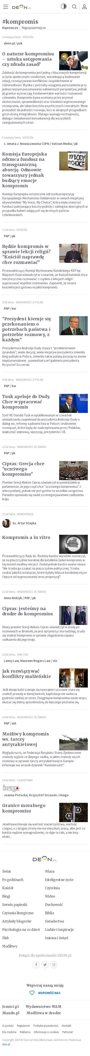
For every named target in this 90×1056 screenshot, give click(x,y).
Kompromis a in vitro (26, 537)
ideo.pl (6, 1044)
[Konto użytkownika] (84, 6)
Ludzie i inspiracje (59, 930)
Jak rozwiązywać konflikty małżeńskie (26, 673)
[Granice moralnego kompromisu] (73, 812)
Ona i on (22, 654)
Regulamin (23, 1026)
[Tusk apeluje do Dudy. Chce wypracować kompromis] (73, 403)
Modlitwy (9, 946)
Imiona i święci (56, 938)
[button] (64, 6)
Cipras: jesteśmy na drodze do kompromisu (27, 611)
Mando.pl (10, 1013)
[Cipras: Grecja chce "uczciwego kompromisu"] (73, 470)
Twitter (45, 964)
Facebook (36, 964)
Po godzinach (12, 880)
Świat (6, 871)
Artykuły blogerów (16, 921)
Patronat (67, 1032)
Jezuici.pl (10, 1007)
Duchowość (54, 905)
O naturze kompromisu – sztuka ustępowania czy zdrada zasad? (28, 59)
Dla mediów (9, 1032)
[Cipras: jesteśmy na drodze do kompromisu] (73, 615)
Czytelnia (52, 888)
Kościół (28, 37)
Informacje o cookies (46, 1032)
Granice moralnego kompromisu (23, 808)
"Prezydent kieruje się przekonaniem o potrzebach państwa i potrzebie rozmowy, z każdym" (26, 329)
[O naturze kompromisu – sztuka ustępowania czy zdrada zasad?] (73, 60)
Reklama (25, 1032)
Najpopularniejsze (34, 28)
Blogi (6, 896)
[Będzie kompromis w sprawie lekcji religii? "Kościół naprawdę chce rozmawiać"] (73, 253)
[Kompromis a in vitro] (73, 544)
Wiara (49, 871)
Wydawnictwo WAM (44, 1007)
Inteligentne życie (59, 880)
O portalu (8, 1026)
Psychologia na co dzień (21, 930)
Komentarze (25, 514)
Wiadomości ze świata (31, 447)
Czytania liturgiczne (17, 913)
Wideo (50, 896)
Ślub (5, 938)
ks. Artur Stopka (24, 523)
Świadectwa (54, 921)
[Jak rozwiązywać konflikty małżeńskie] (73, 678)
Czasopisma (25, 780)
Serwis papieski (14, 905)
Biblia (49, 913)
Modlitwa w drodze (43, 1013)
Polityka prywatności (45, 1026)
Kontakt (66, 1026)
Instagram (53, 964)
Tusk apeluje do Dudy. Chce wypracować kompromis (26, 402)
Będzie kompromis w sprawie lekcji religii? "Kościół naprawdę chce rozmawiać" (26, 254)
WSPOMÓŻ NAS (49, 993)
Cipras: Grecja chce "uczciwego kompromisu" (23, 469)
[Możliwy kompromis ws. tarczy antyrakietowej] (73, 740)
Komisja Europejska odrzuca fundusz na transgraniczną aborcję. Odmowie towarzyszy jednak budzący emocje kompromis (24, 169)
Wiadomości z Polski (29, 302)
